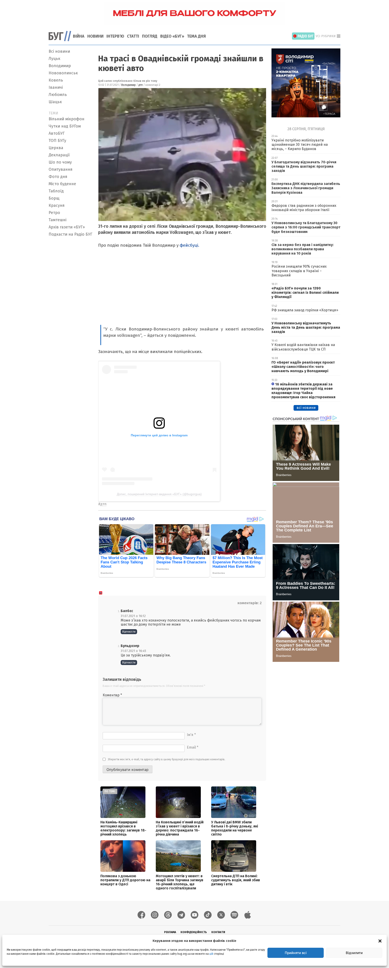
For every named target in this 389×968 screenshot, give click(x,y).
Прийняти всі (296, 953)
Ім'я (191, 735)
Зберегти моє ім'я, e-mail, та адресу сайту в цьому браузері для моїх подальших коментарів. (166, 759)
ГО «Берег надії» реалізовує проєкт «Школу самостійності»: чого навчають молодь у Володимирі (303, 366)
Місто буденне (62, 183)
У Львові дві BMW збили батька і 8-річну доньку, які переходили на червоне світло (234, 828)
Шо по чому (60, 162)
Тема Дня (196, 36)
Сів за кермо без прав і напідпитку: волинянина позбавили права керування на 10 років (302, 249)
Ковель (56, 80)
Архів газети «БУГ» (67, 227)
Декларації (59, 155)
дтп (140, 85)
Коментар (112, 695)
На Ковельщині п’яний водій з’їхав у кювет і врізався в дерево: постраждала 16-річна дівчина (180, 828)
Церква (56, 147)
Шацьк (55, 101)
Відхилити (354, 953)
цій (211, 953)
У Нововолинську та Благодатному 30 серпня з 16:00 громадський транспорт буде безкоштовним (305, 227)
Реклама (170, 932)
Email (192, 747)
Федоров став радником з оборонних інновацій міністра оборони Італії (303, 207)
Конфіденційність (194, 932)
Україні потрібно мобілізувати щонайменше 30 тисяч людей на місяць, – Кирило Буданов (299, 144)
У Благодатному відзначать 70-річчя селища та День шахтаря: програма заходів (303, 166)
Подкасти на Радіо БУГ (70, 234)
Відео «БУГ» (172, 36)
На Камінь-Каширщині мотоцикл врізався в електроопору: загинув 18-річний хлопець (123, 828)
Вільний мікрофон (66, 118)
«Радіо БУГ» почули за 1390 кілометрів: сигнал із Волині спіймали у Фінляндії (305, 292)
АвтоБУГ (57, 133)
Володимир (60, 65)
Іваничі (56, 87)
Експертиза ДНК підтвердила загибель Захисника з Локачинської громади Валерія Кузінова (305, 188)
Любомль (58, 94)
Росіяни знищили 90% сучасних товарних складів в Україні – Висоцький (299, 270)
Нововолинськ (63, 73)
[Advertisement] (71, 306)
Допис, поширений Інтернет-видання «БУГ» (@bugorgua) (159, 494)
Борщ (54, 198)
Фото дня (58, 176)
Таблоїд (56, 191)
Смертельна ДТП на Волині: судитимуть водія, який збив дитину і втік (235, 880)
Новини (95, 36)
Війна (78, 36)
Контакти (218, 932)
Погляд (149, 36)
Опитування (60, 169)
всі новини (306, 407)
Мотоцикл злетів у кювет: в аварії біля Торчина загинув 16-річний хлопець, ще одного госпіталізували (179, 882)
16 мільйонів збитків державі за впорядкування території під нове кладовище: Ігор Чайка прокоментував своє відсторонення (303, 390)
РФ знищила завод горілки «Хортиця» (304, 310)
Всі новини (59, 51)
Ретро (54, 212)
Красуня (57, 205)
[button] (380, 940)
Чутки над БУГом (65, 126)
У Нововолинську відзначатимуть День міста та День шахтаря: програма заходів (305, 327)
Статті (133, 36)
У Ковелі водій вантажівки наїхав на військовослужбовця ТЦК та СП (303, 347)
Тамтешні (57, 219)
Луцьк (54, 58)
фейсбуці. (189, 245)
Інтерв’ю (115, 36)
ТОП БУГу (57, 140)
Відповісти (129, 631)
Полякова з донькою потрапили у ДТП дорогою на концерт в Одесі (125, 880)
